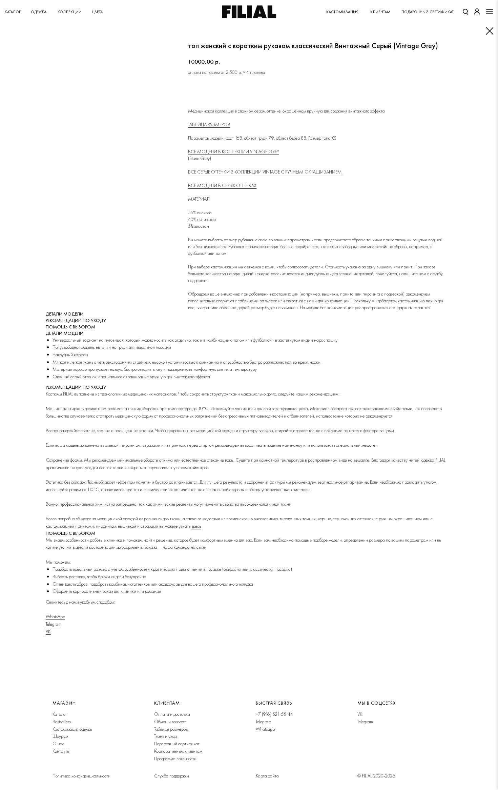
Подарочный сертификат (177, 744)
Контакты (61, 751)
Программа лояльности (175, 758)
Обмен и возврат (170, 721)
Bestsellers (62, 721)
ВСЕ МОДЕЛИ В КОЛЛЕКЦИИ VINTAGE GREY (233, 151)
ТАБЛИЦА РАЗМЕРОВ (209, 124)
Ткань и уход (165, 736)
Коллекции (70, 12)
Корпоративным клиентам (178, 751)
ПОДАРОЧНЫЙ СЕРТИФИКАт (427, 12)
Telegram (53, 624)
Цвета (97, 12)
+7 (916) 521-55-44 (274, 714)
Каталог (13, 12)
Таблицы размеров (171, 729)
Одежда (38, 12)
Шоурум (60, 736)
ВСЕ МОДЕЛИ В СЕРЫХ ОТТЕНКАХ (222, 185)
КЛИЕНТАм (380, 12)
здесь (196, 526)
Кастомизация (342, 12)
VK (48, 631)
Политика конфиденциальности (81, 776)
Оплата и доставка (172, 714)
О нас (58, 744)
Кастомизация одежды (72, 729)
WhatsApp (55, 616)
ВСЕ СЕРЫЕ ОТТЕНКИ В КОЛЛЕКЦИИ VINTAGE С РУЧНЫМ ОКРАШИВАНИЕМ (265, 172)
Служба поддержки (171, 776)
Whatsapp (265, 729)
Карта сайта (267, 776)
